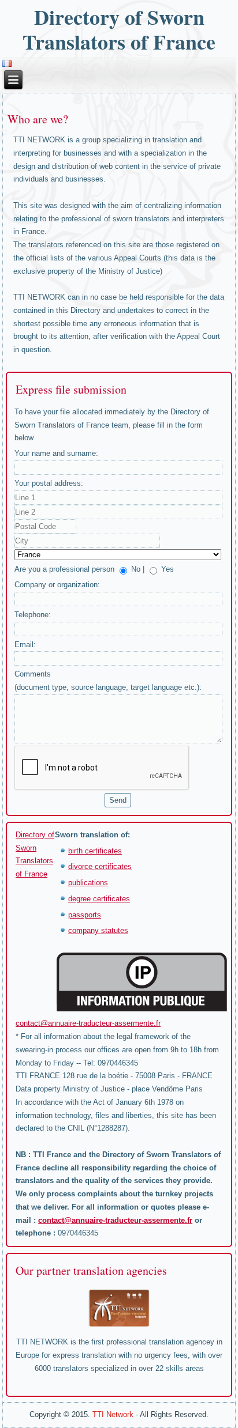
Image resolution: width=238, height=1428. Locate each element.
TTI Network (112, 1414)
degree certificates (99, 898)
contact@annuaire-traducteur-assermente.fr (88, 1023)
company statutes (98, 930)
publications (88, 882)
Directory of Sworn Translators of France (119, 29)
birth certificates (95, 851)
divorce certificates (100, 866)
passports (84, 915)
